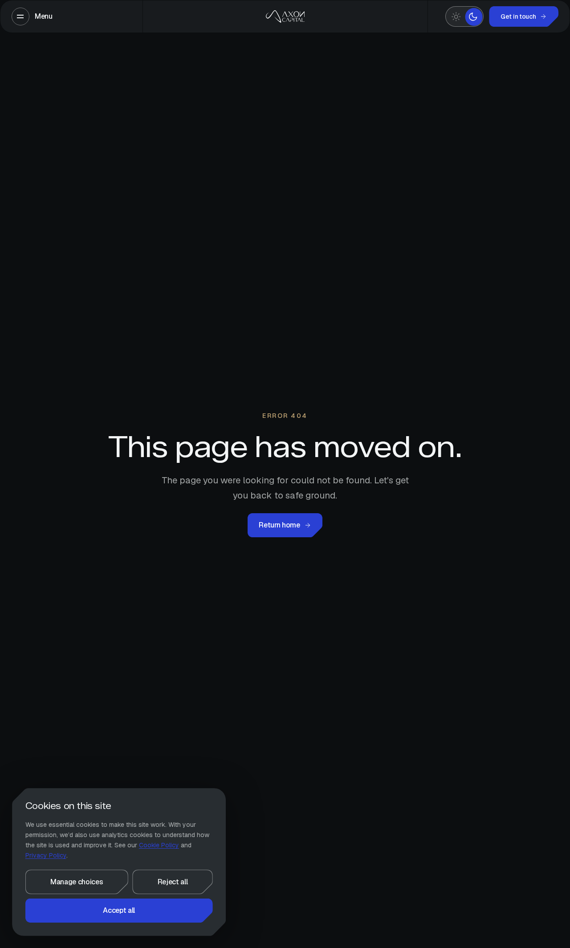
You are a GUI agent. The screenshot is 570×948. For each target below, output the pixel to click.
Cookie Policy (159, 845)
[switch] (464, 16)
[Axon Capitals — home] (285, 16)
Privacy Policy (45, 855)
